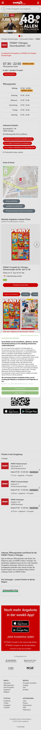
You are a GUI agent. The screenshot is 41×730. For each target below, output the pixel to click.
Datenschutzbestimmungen (29, 335)
